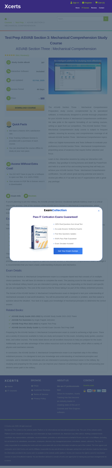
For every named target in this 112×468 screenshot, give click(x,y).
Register (88, 3)
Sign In (75, 3)
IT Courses (85, 8)
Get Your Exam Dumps (68, 251)
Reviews (94, 8)
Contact (101, 8)
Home (78, 8)
